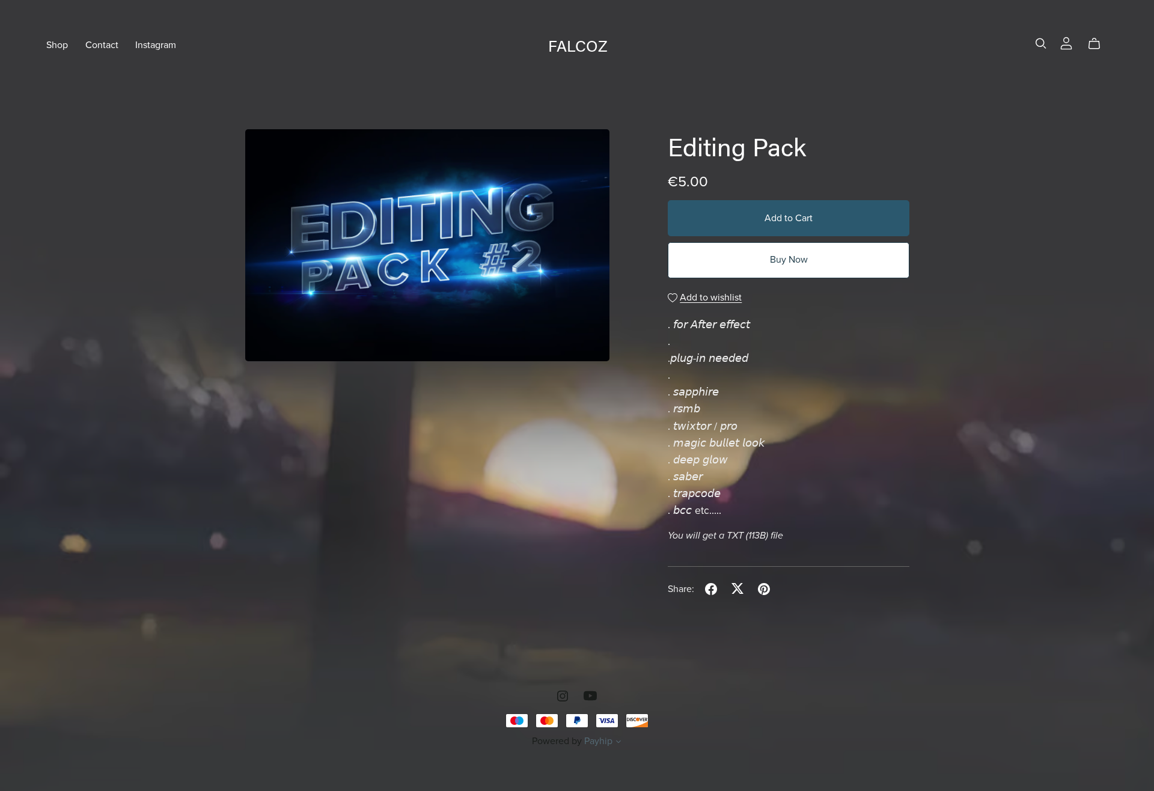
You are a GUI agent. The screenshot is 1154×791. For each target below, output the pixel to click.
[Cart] (1099, 44)
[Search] (1041, 43)
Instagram (155, 45)
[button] (618, 743)
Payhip (598, 741)
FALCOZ (578, 45)
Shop (57, 45)
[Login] (1066, 43)
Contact (101, 45)
